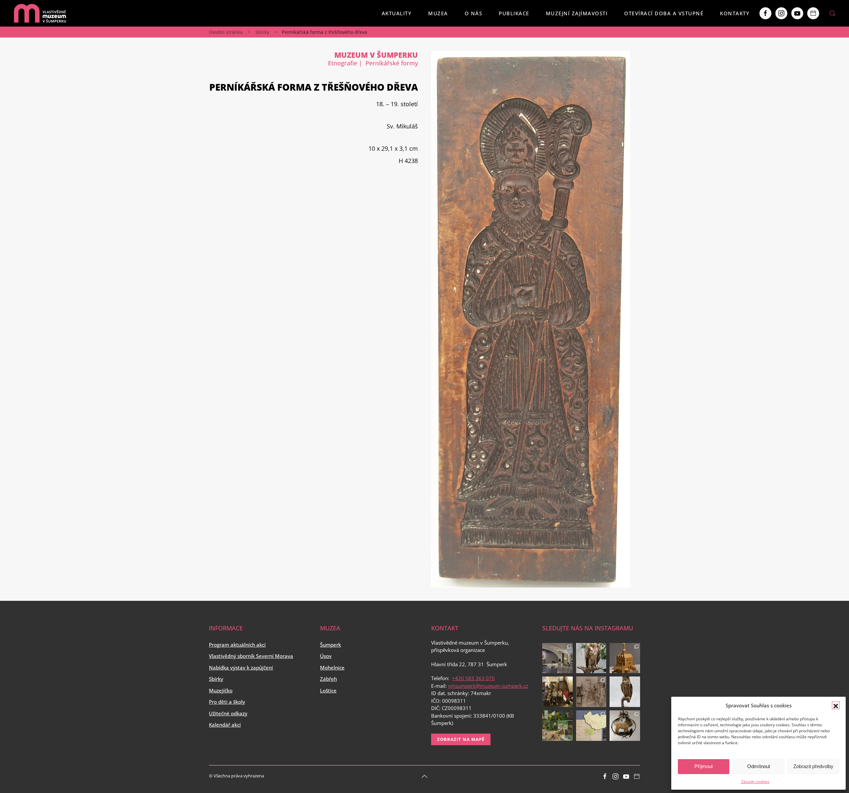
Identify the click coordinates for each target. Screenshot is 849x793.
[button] (835, 705)
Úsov (326, 656)
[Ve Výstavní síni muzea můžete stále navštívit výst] (625, 658)
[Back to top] (424, 776)
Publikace (514, 13)
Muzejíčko (220, 690)
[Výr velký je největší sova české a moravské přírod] (625, 691)
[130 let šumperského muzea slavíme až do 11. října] (625, 725)
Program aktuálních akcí (237, 644)
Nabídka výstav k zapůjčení (241, 667)
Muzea (438, 13)
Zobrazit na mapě (461, 739)
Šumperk (330, 644)
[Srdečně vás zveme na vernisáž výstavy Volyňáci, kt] (591, 725)
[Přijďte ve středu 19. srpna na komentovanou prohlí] (557, 658)
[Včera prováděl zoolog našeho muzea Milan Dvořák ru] (557, 725)
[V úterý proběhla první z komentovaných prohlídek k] (591, 691)
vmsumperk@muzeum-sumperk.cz (488, 685)
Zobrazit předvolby (813, 766)
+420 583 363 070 (473, 678)
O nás (474, 13)
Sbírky (262, 32)
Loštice (328, 690)
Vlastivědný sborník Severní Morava (251, 656)
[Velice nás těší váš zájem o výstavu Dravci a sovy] (591, 658)
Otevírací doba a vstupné (663, 13)
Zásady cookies (755, 781)
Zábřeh (328, 678)
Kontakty (735, 13)
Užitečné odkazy (228, 713)
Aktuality (397, 13)
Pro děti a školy (227, 701)
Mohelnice (332, 667)
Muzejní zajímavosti (577, 13)
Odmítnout (758, 766)
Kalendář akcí (225, 724)
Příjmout (703, 766)
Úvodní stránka (226, 32)
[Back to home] (39, 13)
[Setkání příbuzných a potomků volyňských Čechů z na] (557, 691)
